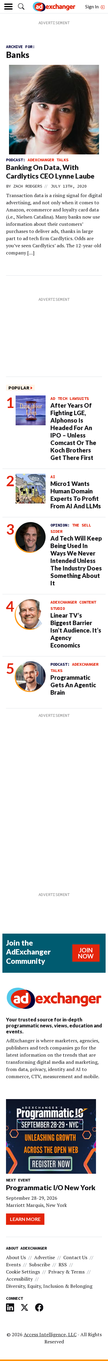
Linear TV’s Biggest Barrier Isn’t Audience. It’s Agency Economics (75, 630)
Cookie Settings (23, 1271)
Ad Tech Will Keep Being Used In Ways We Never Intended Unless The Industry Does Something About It (76, 561)
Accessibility (19, 1279)
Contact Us (75, 1257)
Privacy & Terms (66, 1271)
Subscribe (39, 1264)
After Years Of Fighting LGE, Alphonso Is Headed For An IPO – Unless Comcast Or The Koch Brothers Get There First (73, 431)
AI (52, 476)
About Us (16, 1257)
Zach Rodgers (27, 186)
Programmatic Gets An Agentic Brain (73, 685)
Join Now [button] (86, 953)
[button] (21, 6)
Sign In (92, 6)
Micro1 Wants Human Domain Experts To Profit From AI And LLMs (75, 495)
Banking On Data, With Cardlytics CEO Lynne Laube (50, 171)
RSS (62, 1264)
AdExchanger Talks (48, 159)
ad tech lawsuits (69, 398)
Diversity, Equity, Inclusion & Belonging (49, 1286)
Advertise (44, 1257)
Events (13, 1264)
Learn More (25, 1219)
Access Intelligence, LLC (50, 1334)
